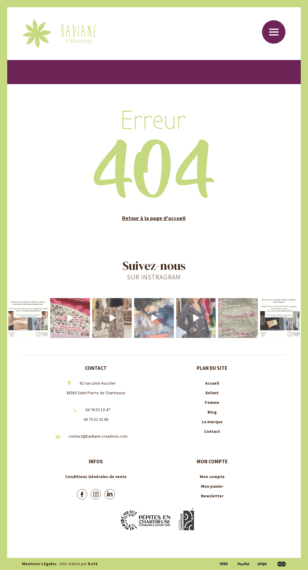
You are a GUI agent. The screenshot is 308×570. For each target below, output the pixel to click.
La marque (212, 422)
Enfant (212, 393)
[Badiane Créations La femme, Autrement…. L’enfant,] (70, 318)
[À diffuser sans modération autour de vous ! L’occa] (280, 318)
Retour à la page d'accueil (154, 218)
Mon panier (212, 486)
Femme (212, 403)
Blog (212, 412)
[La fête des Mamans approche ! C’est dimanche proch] (28, 318)
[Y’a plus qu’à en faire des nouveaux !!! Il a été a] (112, 318)
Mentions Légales (39, 564)
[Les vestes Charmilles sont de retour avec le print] (196, 318)
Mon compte (212, 477)
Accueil (212, 383)
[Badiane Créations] (59, 33)
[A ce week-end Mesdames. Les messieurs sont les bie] (237, 318)
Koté (93, 564)
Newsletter (212, 496)
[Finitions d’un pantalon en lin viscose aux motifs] (154, 318)
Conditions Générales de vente (96, 477)
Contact (212, 432)
